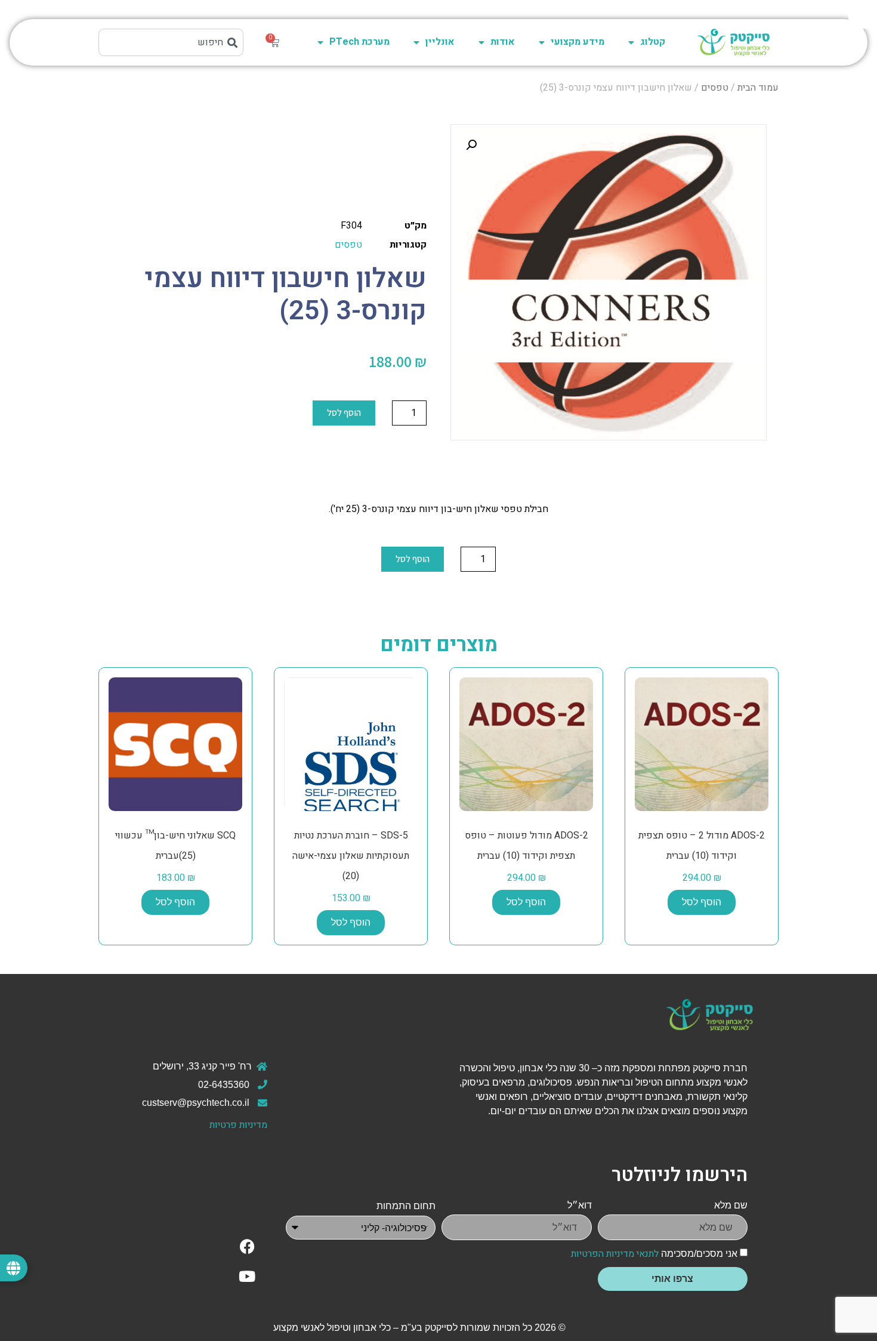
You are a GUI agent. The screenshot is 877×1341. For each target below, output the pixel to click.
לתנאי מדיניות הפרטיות (615, 1254)
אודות (502, 42)
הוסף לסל (344, 412)
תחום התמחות (406, 1206)
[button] (471, 145)
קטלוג (652, 42)
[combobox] (170, 42)
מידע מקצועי (577, 42)
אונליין (440, 42)
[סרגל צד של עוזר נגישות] (862, 14)
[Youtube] (247, 1276)
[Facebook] (247, 1246)
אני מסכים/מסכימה (654, 1253)
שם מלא (731, 1205)
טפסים (714, 88)
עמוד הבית (758, 88)
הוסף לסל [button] (701, 902)
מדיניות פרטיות (238, 1125)
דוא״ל (579, 1205)
